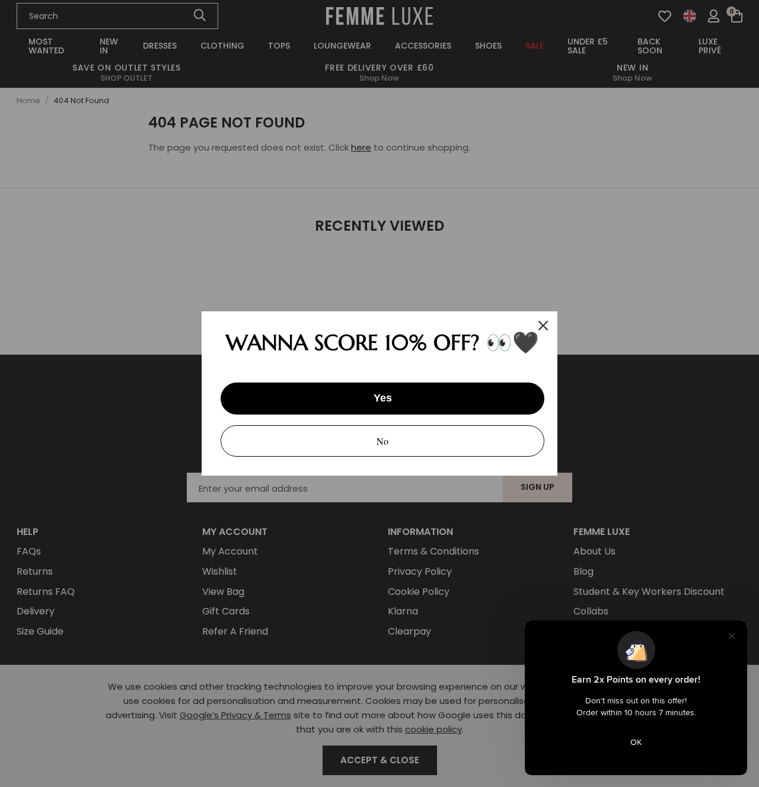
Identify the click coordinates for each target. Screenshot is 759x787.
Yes (383, 398)
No (382, 441)
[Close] (543, 325)
